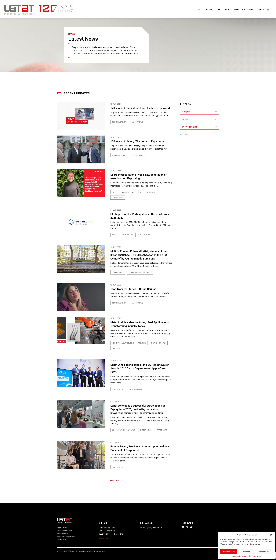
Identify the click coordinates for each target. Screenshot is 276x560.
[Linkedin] (183, 527)
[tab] (199, 112)
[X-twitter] (187, 527)
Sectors (227, 9)
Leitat (198, 9)
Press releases (135, 389)
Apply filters (184, 134)
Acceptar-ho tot (229, 551)
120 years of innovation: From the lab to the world (140, 108)
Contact (260, 9)
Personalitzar (264, 551)
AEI (113, 235)
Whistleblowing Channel (66, 537)
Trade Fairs (162, 430)
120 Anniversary (119, 122)
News (236, 9)
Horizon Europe (127, 235)
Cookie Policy (236, 556)
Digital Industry (147, 192)
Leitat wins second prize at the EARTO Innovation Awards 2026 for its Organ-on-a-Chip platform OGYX (139, 368)
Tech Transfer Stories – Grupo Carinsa (133, 289)
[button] (272, 535)
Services (208, 9)
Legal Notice (257, 556)
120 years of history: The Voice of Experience (137, 141)
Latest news (137, 122)
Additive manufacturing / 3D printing (129, 343)
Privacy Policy (247, 556)
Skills (217, 9)
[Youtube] (191, 527)
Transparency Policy (65, 531)
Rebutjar (246, 551)
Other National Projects (140, 272)
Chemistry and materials (123, 192)
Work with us (247, 9)
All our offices (105, 538)
